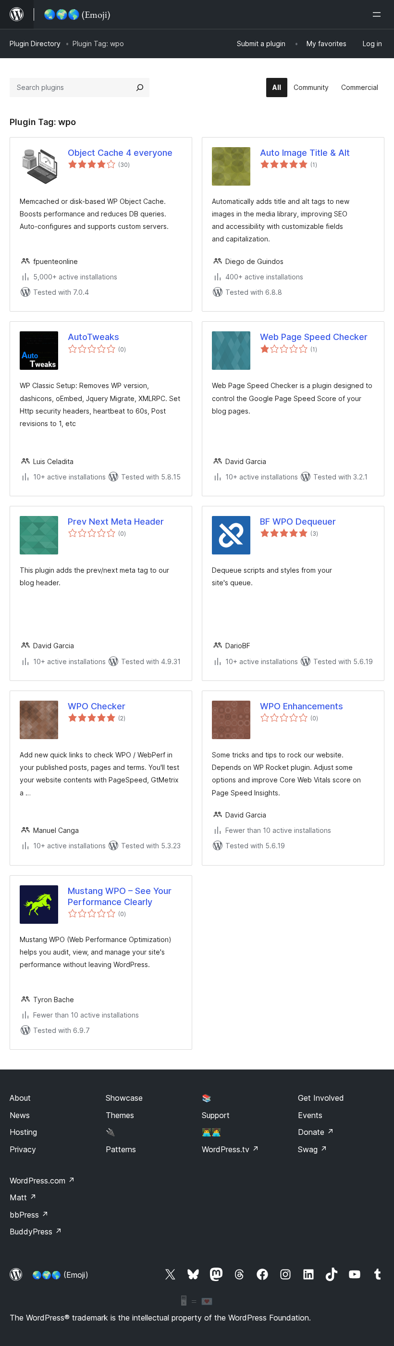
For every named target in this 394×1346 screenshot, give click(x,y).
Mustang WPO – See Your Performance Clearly (120, 896)
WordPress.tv (230, 1149)
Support (216, 1115)
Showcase (124, 1098)
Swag (312, 1149)
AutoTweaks (93, 337)
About (20, 1098)
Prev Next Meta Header (116, 521)
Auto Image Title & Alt (305, 153)
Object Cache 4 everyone (120, 153)
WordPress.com (42, 1180)
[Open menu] (378, 14)
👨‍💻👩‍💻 (211, 1132)
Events (310, 1115)
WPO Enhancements (301, 706)
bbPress (29, 1215)
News (20, 1115)
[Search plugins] (139, 87)
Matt (23, 1197)
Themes (120, 1115)
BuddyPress (36, 1231)
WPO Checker (96, 706)
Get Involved (321, 1098)
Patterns (121, 1149)
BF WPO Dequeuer (298, 521)
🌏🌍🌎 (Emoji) (60, 1275)
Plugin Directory (35, 43)
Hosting (23, 1132)
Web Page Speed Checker (314, 337)
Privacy (23, 1149)
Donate (316, 1132)
